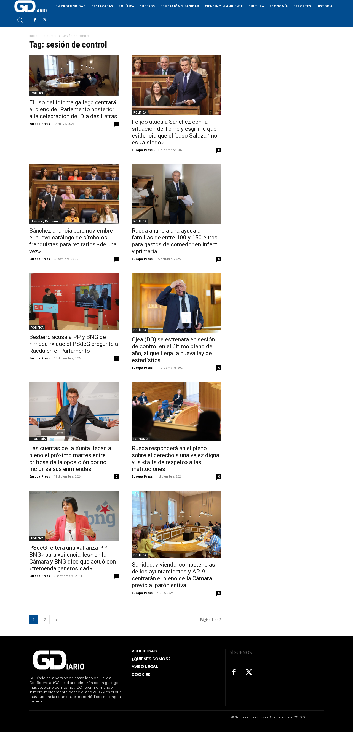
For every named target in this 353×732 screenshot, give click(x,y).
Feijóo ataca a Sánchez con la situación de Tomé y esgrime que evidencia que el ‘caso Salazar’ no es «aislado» (174, 132)
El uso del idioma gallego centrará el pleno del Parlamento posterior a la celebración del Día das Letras (73, 109)
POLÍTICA (37, 93)
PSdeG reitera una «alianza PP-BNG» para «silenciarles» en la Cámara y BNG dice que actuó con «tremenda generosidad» (72, 558)
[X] (45, 20)
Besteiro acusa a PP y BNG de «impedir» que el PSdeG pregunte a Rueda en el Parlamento (73, 344)
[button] (19, 19)
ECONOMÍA (38, 439)
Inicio (33, 35)
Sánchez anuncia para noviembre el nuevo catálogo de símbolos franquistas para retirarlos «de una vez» (73, 241)
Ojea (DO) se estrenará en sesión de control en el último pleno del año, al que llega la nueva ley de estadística (173, 350)
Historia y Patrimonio (46, 221)
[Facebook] (35, 20)
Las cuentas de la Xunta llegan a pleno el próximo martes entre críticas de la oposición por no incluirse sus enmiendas (70, 458)
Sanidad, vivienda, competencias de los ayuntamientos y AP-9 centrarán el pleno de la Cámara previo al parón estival (173, 575)
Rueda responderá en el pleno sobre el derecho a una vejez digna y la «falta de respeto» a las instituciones (175, 458)
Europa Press (39, 124)
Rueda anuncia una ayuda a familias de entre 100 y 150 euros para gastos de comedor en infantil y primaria (176, 241)
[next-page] (56, 619)
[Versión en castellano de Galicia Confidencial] (30, 6)
